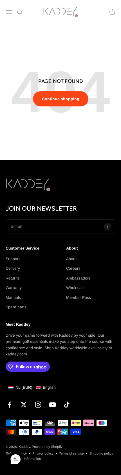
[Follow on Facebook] (9, 404)
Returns (13, 278)
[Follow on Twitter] (24, 404)
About (71, 259)
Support (13, 259)
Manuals (13, 297)
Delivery (13, 268)
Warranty (14, 287)
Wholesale (75, 287)
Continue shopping (60, 99)
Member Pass (78, 297)
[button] (32, 387)
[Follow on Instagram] (38, 404)
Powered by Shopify (47, 447)
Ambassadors (78, 278)
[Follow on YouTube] (52, 404)
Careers (73, 268)
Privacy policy (42, 453)
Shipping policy (101, 453)
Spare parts (16, 307)
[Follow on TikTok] (67, 404)
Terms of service (71, 453)
